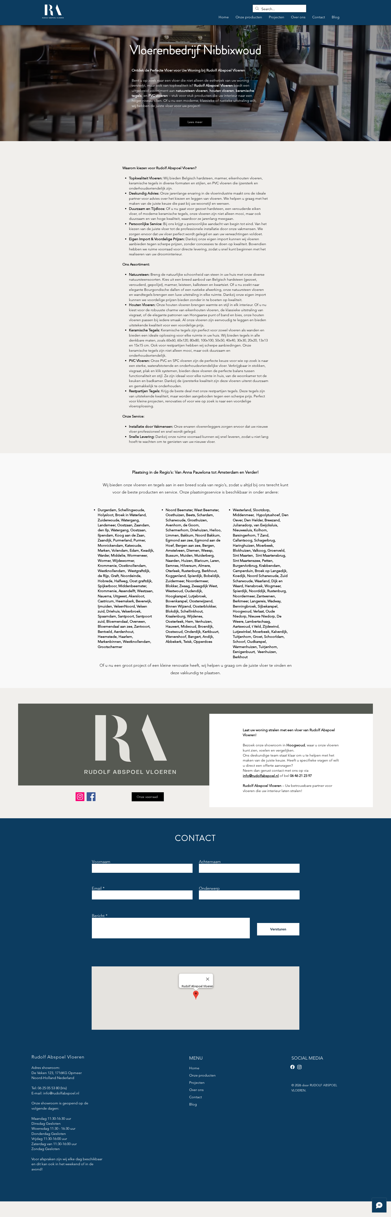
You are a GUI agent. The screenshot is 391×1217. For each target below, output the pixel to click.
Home (194, 1068)
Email (97, 888)
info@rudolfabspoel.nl (61, 1093)
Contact (195, 1097)
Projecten (197, 1082)
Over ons (196, 1090)
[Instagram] (80, 796)
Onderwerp (209, 888)
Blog (193, 1104)
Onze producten (202, 1075)
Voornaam (101, 862)
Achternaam (210, 862)
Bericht (98, 916)
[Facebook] (91, 796)
